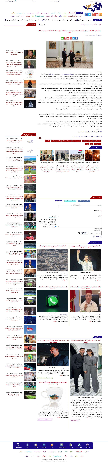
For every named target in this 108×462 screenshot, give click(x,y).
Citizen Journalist (62, 447)
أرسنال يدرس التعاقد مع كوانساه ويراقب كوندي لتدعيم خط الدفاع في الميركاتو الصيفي (14, 283)
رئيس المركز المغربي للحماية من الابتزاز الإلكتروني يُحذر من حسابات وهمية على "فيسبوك (14, 151)
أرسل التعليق (97, 236)
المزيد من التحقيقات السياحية (45, 377)
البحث (34, 1)
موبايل (27, 447)
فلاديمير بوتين (98, 143)
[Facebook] (84, 201)
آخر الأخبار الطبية (75, 420)
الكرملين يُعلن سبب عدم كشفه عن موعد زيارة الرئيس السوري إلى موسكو (87, 136)
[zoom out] (44, 24)
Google (6, 1)
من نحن (71, 447)
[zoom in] (40, 24)
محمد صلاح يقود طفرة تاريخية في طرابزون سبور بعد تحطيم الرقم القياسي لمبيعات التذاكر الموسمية (14, 198)
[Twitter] (70, 201)
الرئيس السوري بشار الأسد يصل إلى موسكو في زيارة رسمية (90, 131)
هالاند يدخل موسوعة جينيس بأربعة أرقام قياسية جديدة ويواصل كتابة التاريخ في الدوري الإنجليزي (14, 170)
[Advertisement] (44, 7)
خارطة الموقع (79, 447)
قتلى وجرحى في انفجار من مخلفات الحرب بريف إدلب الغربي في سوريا (31, 20)
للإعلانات (44, 447)
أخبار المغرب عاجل (76, 140)
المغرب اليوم (11, 1)
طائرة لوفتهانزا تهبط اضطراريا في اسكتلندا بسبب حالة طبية (67, 20)
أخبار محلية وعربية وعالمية (88, 24)
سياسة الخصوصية (18, 447)
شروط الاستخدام (52, 217)
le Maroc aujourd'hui (56, 140)
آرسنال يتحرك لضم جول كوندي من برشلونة (14, 177)
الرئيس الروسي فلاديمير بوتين (67, 74)
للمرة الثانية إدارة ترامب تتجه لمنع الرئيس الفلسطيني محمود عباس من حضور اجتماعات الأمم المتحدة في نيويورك (14, 64)
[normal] (42, 24)
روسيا (87, 143)
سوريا (91, 143)
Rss (52, 447)
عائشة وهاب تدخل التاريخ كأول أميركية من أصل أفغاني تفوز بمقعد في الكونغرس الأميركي (14, 104)
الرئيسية (99, 24)
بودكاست (88, 447)
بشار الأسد (51, 74)
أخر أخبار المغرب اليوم (88, 140)
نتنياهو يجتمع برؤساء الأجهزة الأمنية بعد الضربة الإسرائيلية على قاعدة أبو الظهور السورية (14, 94)
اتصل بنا (36, 447)
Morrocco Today (66, 140)
